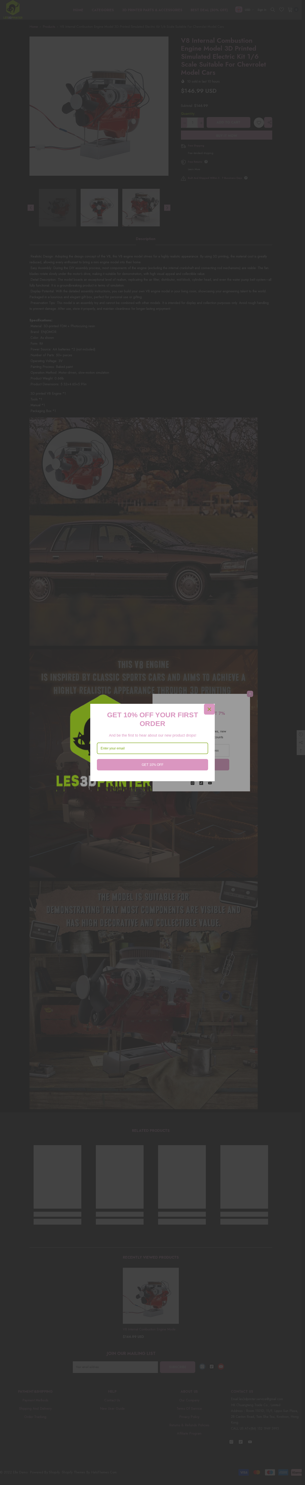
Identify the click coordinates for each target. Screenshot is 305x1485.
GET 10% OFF (152, 764)
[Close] (209, 709)
